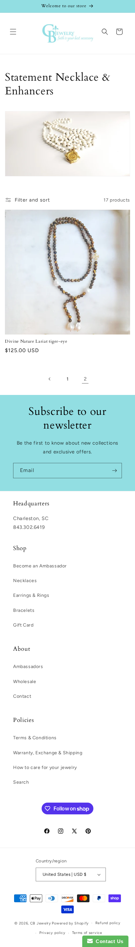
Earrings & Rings (31, 595)
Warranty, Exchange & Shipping (47, 753)
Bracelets (23, 610)
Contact (22, 696)
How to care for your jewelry (45, 767)
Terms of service (87, 933)
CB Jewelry (40, 923)
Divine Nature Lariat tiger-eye (36, 341)
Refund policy (108, 923)
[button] (13, 31)
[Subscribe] (114, 470)
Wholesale (24, 681)
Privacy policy (52, 933)
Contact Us (108, 941)
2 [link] (85, 379)
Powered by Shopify (70, 923)
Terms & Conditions (35, 738)
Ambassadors (28, 666)
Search (21, 782)
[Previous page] (50, 379)
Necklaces (25, 580)
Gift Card (23, 625)
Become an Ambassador (40, 566)
